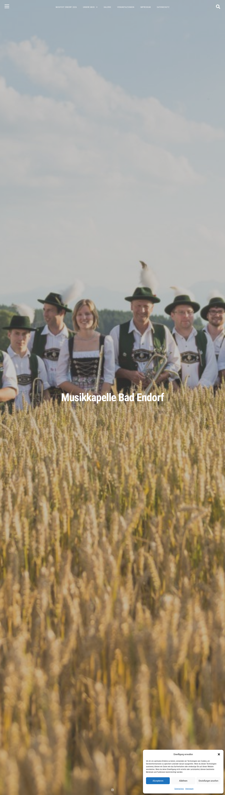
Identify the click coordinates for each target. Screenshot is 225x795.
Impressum (189, 789)
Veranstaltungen (125, 7)
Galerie (107, 7)
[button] (218, 754)
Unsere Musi (89, 7)
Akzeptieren (158, 780)
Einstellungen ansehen (208, 780)
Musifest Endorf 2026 (66, 7)
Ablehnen (183, 780)
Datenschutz (179, 789)
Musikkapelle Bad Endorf (112, 397)
